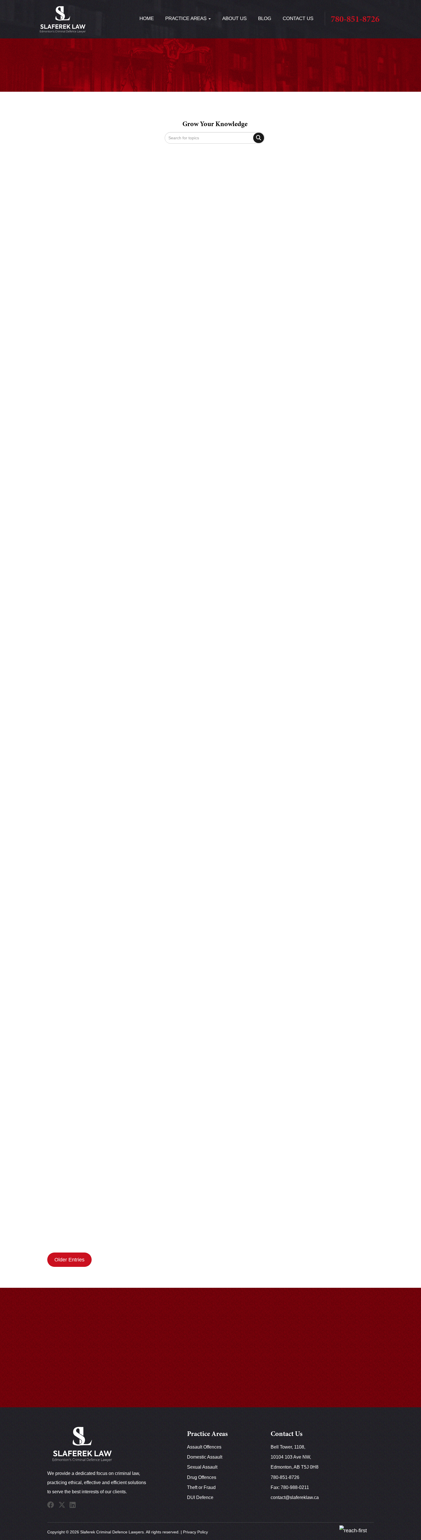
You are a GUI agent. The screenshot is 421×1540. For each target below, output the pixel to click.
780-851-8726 (355, 19)
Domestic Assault (204, 1457)
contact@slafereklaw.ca (295, 1497)
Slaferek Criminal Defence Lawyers (112, 1532)
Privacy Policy (195, 1532)
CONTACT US (298, 18)
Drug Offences (201, 1477)
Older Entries (69, 1260)
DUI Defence (200, 1497)
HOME (146, 18)
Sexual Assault (202, 1467)
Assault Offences (204, 1447)
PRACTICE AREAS (186, 18)
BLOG (264, 18)
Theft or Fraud (201, 1487)
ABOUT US (234, 18)
